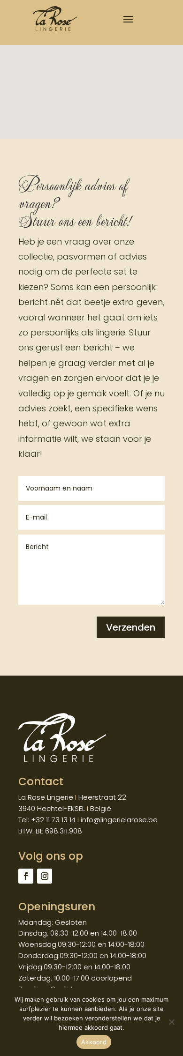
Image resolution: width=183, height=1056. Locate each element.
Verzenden (130, 627)
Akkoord (94, 1042)
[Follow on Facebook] (25, 876)
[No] (171, 1021)
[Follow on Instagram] (44, 876)
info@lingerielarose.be (119, 820)
